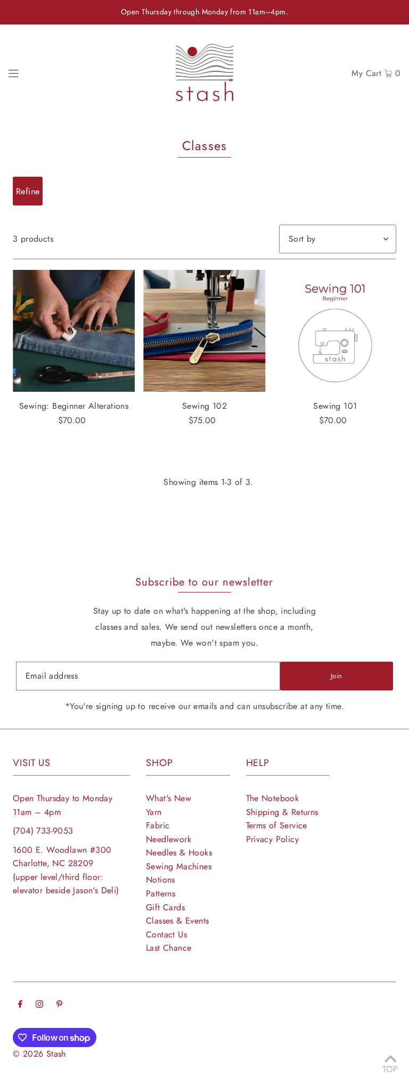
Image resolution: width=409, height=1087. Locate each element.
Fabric (157, 825)
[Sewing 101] (335, 331)
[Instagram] (39, 1005)
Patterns (160, 893)
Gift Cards (165, 907)
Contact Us (166, 934)
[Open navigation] (13, 72)
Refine (27, 191)
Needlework (168, 839)
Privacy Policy (272, 839)
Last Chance (168, 948)
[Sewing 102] (204, 331)
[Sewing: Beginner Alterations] (74, 331)
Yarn (154, 812)
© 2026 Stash (39, 1054)
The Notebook (272, 798)
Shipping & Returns (282, 812)
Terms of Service (276, 825)
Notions (160, 880)
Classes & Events (177, 921)
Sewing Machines (178, 866)
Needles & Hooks (179, 852)
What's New (168, 798)
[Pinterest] (59, 1005)
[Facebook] (20, 1005)
